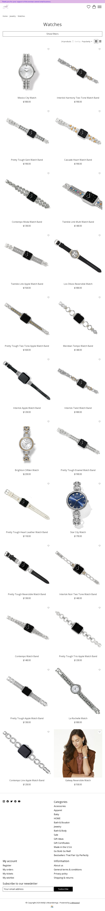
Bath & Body (60, 830)
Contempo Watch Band (27, 656)
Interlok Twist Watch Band (78, 407)
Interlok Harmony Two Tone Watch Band (78, 97)
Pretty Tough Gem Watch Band (27, 159)
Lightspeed (75, 902)
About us (58, 865)
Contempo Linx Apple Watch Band (26, 780)
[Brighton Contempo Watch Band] (27, 629)
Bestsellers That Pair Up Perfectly (71, 855)
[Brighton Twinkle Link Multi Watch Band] (78, 195)
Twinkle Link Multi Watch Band (78, 221)
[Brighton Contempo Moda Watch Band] (27, 195)
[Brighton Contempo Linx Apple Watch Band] (27, 753)
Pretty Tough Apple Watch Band (26, 718)
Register (7, 865)
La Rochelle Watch (78, 718)
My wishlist (8, 877)
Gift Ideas (59, 838)
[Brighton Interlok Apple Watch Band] (27, 381)
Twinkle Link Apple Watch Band (27, 283)
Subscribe (63, 889)
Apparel (58, 810)
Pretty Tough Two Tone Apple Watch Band (27, 345)
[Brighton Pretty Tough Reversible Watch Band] (27, 567)
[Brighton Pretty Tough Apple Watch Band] (27, 691)
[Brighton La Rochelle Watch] (78, 691)
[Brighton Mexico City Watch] (27, 71)
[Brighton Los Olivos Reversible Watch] (78, 257)
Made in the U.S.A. (63, 847)
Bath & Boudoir (62, 822)
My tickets (8, 873)
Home (5, 16)
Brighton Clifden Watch (27, 470)
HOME (57, 818)
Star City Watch (78, 532)
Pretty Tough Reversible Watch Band (27, 594)
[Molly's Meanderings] (5, 7)
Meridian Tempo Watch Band (78, 345)
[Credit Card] (52, 907)
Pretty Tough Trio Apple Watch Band (78, 656)
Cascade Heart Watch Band (78, 159)
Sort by (78, 41)
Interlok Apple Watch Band (27, 407)
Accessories (60, 806)
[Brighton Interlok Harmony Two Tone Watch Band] (78, 71)
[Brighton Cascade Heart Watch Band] (78, 133)
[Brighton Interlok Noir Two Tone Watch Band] (78, 567)
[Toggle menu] (99, 7)
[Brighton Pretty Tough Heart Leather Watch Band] (27, 505)
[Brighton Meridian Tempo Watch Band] (78, 319)
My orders (8, 869)
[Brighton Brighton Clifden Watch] (27, 443)
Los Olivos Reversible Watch (78, 283)
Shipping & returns (63, 877)
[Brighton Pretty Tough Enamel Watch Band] (78, 443)
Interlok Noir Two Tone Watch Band (78, 594)
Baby (56, 814)
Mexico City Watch (27, 97)
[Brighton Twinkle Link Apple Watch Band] (27, 257)
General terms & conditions (68, 869)
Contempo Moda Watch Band (27, 221)
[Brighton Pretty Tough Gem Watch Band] (27, 133)
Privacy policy (61, 873)
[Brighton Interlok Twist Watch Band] (78, 381)
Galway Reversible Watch (78, 780)
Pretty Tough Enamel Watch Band (78, 470)
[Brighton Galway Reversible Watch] (78, 753)
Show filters (52, 33)
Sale (56, 834)
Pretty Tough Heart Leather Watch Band (27, 532)
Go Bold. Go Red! (62, 851)
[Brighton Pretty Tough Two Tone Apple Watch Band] (27, 319)
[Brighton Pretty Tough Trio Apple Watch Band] (78, 629)
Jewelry (13, 16)
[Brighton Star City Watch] (78, 505)
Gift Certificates (62, 842)
